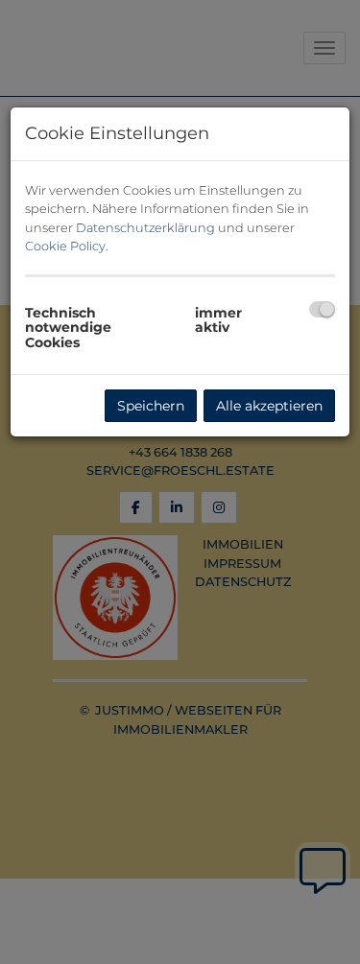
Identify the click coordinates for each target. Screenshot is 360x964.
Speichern (150, 405)
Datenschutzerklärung (145, 228)
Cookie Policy (65, 246)
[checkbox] (322, 309)
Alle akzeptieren (269, 405)
